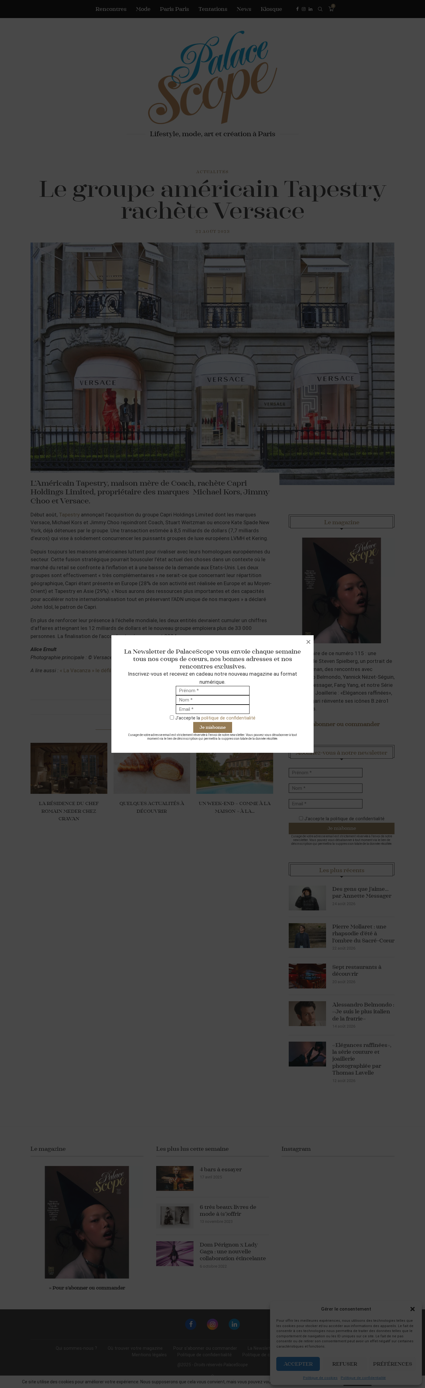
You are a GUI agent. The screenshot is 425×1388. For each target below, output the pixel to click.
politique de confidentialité (228, 717)
